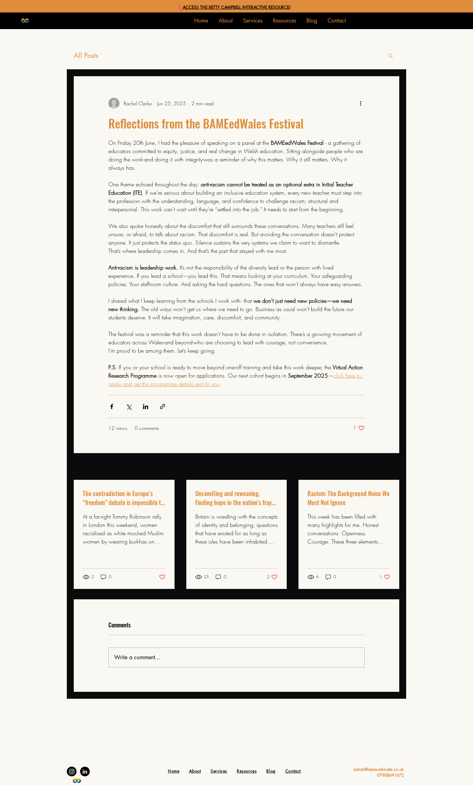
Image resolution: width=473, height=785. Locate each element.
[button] (253, 20)
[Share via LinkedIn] (145, 406)
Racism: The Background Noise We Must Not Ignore (348, 498)
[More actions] (360, 103)
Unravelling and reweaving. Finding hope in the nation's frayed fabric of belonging (236, 498)
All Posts (86, 55)
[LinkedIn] (85, 771)
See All (392, 467)
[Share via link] (162, 406)
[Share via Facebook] (111, 406)
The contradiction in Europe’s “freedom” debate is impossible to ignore (123, 498)
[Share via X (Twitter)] (128, 406)
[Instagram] (72, 771)
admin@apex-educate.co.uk (379, 769)
